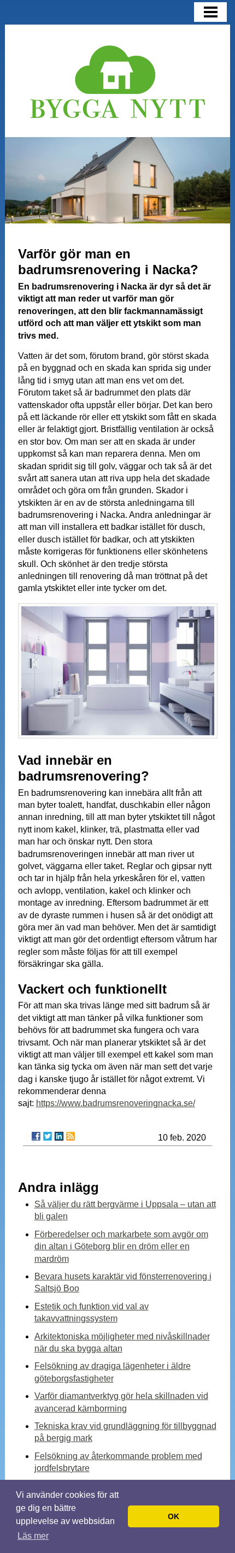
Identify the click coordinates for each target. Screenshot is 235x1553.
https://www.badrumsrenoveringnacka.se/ (115, 1103)
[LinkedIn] (59, 1136)
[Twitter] (47, 1136)
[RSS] (70, 1136)
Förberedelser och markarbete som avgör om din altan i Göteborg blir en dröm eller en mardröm (121, 1246)
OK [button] (173, 1516)
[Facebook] (36, 1136)
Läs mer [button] (33, 1535)
